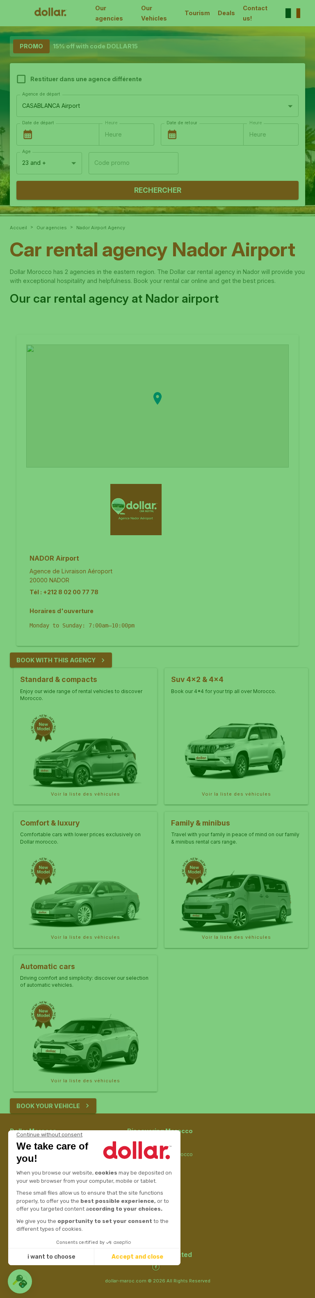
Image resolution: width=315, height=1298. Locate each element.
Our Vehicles (154, 13)
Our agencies (109, 13)
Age (26, 151)
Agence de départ (41, 94)
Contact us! (255, 13)
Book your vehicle (48, 1105)
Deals (226, 12)
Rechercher (157, 190)
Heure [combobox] (113, 134)
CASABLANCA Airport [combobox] (51, 105)
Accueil (18, 227)
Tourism (197, 12)
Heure (111, 122)
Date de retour (182, 122)
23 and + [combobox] (34, 162)
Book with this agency (56, 660)
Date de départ (38, 122)
